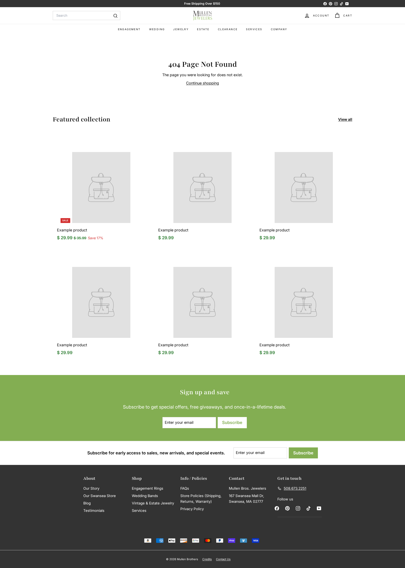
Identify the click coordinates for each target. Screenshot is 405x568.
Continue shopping (202, 83)
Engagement (129, 29)
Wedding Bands (145, 496)
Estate (203, 29)
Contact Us (223, 559)
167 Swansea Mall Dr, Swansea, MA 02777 (246, 499)
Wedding (157, 29)
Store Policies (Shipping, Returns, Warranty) (200, 499)
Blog (87, 503)
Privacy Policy (192, 509)
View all (345, 119)
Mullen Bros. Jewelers (247, 488)
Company (279, 29)
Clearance (228, 29)
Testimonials (93, 510)
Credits (207, 559)
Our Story (91, 488)
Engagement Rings (147, 488)
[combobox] (86, 15)
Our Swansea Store (99, 496)
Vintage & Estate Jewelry (153, 503)
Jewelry (181, 29)
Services (254, 29)
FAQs (184, 488)
